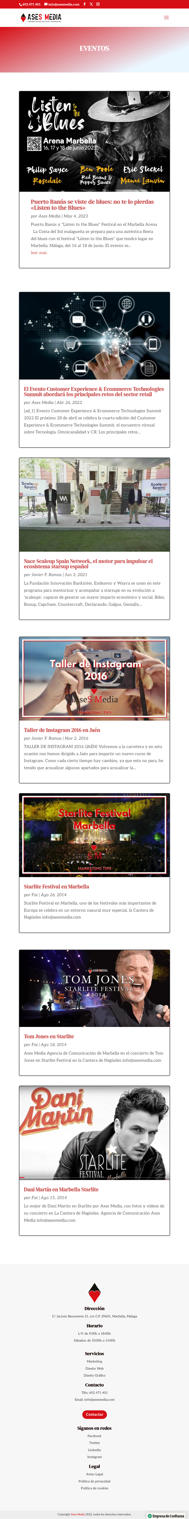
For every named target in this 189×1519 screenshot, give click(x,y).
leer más (39, 252)
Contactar (94, 1414)
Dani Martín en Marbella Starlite (61, 1189)
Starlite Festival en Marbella (56, 886)
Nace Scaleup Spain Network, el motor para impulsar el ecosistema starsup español (88, 563)
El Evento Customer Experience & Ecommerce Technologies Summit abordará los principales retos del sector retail (94, 391)
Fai (35, 895)
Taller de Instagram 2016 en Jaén (62, 730)
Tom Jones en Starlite (49, 1036)
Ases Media (49, 216)
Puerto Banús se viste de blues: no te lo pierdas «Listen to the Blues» (92, 204)
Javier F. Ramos (47, 574)
